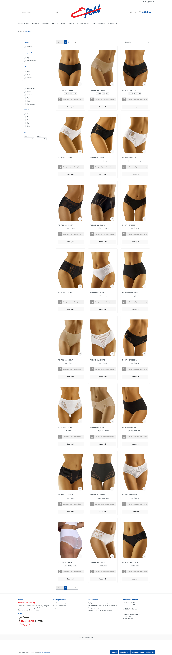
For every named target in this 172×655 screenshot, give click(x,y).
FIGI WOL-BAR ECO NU (97, 157)
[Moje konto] (135, 12)
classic (29, 95)
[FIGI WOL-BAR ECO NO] (103, 540)
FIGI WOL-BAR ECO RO (97, 427)
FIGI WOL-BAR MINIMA (65, 360)
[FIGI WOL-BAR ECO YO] (71, 135)
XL (28, 123)
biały (28, 75)
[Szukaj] (57, 12)
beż (28, 71)
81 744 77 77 (130, 602)
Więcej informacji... (44, 652)
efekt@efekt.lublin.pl (130, 609)
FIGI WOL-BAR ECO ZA (65, 225)
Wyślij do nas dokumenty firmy (98, 603)
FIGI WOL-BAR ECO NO (97, 562)
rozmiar (26, 109)
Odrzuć (114, 652)
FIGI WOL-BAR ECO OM (130, 562)
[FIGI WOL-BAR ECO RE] (103, 337)
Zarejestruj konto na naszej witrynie (100, 610)
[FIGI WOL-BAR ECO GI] (135, 68)
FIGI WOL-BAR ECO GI (129, 90)
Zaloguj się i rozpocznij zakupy (98, 608)
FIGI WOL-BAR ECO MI (65, 495)
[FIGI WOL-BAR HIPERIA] (135, 405)
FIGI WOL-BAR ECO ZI (129, 495)
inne (28, 101)
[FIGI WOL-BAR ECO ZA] (71, 203)
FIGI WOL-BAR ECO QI (97, 90)
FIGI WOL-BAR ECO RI (65, 292)
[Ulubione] (131, 12)
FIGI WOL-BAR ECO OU (97, 495)
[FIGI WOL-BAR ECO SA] (135, 337)
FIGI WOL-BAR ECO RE (97, 360)
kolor (25, 67)
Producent (27, 42)
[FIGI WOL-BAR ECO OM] (135, 540)
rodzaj (26, 84)
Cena (25, 132)
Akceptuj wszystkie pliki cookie (143, 652)
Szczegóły (70, 107)
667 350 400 (130, 605)
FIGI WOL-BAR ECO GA (129, 157)
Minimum (28, 138)
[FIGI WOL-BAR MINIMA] (71, 337)
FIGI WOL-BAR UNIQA (65, 562)
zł (147, 1)
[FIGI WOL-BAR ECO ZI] (135, 472)
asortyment (28, 53)
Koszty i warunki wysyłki (61, 603)
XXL (28, 126)
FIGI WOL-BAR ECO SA (129, 360)
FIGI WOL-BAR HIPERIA (129, 427)
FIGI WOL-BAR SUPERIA (130, 292)
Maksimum (41, 138)
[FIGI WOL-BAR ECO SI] (103, 270)
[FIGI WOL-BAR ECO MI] (71, 472)
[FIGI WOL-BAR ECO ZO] (71, 405)
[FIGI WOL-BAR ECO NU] (103, 135)
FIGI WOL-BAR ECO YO (65, 157)
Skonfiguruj (124, 652)
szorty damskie (32, 61)
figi (28, 57)
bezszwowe (31, 88)
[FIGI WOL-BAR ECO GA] (135, 135)
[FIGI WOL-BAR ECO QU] (135, 203)
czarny (29, 78)
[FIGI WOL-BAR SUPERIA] (135, 270)
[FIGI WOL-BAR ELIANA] (71, 68)
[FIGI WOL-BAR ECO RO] (103, 405)
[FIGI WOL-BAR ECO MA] (103, 203)
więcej (20, 613)
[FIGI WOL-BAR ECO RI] (71, 270)
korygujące (31, 104)
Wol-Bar (29, 47)
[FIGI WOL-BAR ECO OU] (103, 472)
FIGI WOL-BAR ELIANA (65, 90)
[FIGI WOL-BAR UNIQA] (71, 540)
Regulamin (56, 608)
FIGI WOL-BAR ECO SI (97, 292)
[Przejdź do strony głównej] (86, 11)
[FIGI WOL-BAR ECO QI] (103, 68)
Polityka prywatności (60, 605)
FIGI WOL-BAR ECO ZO (65, 427)
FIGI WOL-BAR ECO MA (97, 225)
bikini (29, 92)
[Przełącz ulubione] (80, 84)
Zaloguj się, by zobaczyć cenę (72, 99)
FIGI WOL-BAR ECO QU (129, 225)
